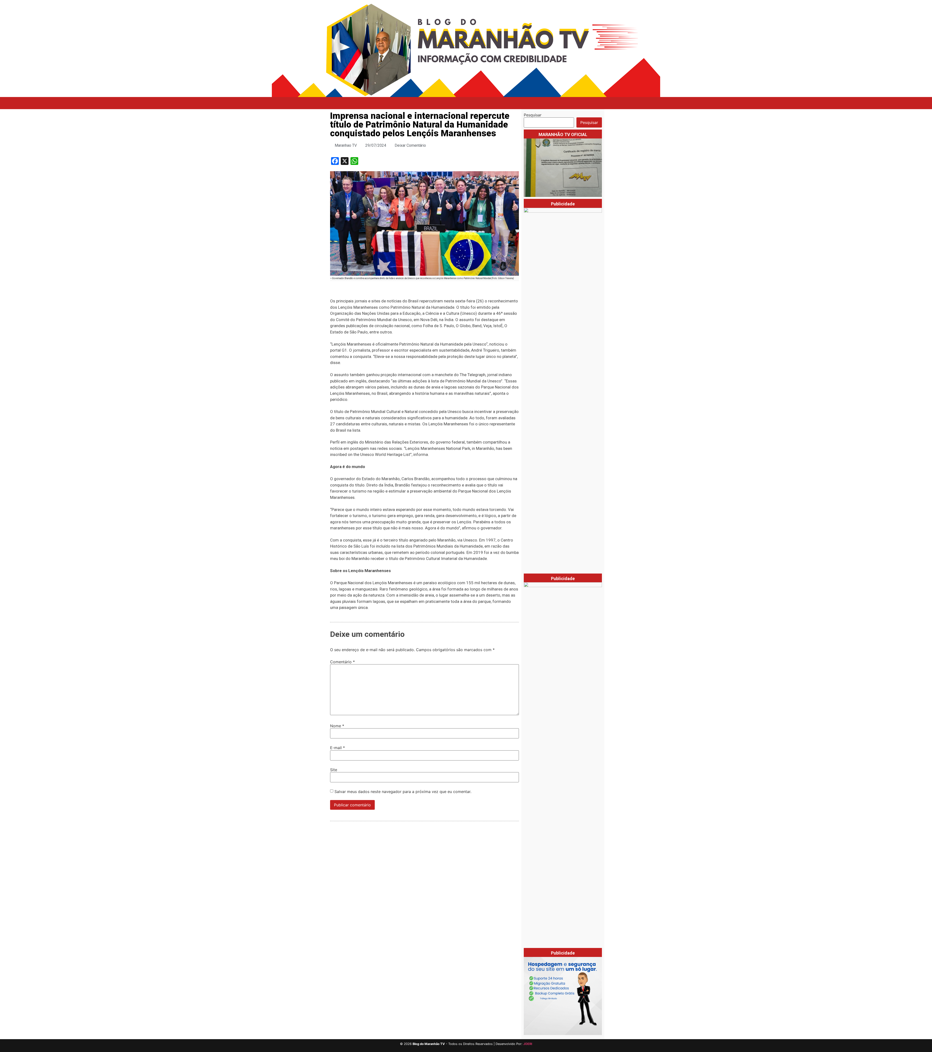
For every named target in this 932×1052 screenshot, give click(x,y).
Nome (337, 726)
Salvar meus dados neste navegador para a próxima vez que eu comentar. (402, 791)
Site (333, 770)
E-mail (337, 748)
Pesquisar (532, 115)
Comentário (342, 662)
